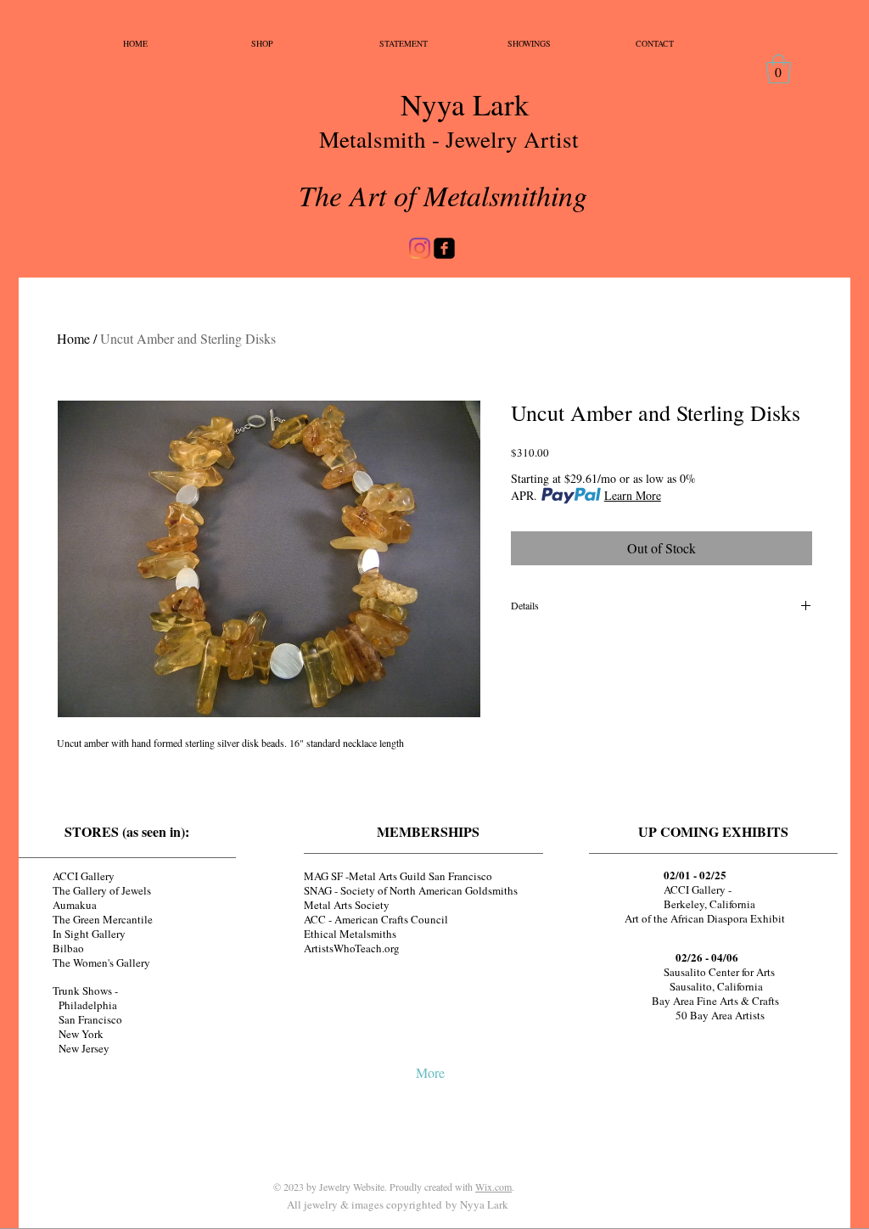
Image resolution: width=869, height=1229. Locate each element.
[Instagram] (419, 248)
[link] (778, 69)
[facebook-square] (444, 248)
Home (73, 338)
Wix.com (493, 1186)
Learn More (632, 495)
